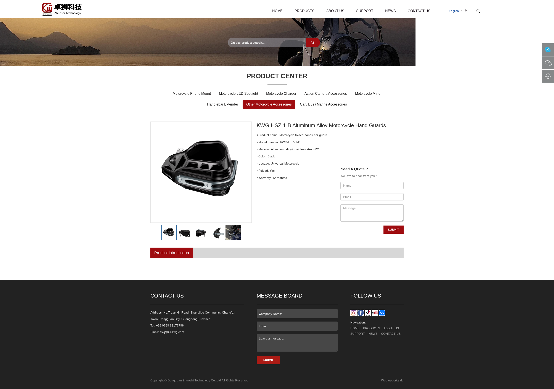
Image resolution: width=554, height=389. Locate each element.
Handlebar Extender (222, 104)
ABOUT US (335, 11)
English (454, 11)
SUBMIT (393, 229)
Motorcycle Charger (281, 93)
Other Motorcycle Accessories (269, 104)
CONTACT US (419, 11)
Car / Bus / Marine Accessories (323, 104)
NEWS (390, 11)
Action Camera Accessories (325, 93)
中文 (464, 11)
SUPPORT (364, 11)
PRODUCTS (304, 11)
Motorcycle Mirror (368, 93)
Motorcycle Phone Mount (192, 93)
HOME (277, 11)
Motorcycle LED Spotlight (238, 93)
